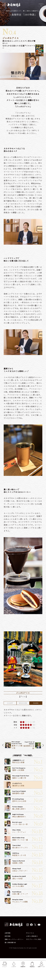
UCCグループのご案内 (33, 939)
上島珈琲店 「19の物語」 (23, 14)
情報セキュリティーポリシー (14, 939)
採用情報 (7, 936)
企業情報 (7, 933)
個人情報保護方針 (10, 942)
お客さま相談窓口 (32, 936)
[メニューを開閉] (41, 5)
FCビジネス (30, 933)
